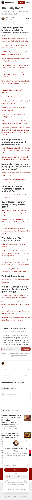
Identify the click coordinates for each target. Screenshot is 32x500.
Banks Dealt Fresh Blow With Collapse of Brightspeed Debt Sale (15, 115)
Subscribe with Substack (17, 477)
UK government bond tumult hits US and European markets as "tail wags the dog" (15, 122)
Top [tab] (3, 411)
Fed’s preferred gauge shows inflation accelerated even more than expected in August (14, 212)
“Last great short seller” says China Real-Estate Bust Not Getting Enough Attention (15, 158)
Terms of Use (24, 353)
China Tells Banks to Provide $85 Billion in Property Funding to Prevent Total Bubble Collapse (15, 150)
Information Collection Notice (19, 355)
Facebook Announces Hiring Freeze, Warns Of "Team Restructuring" (15, 59)
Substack (7, 496)
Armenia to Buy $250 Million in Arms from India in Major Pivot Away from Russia (15, 270)
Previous (6, 376)
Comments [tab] (5, 388)
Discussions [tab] (15, 411)
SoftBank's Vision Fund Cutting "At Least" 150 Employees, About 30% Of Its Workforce (15, 74)
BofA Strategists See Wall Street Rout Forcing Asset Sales (13, 108)
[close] (26, 441)
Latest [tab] (8, 411)
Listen (28, 18)
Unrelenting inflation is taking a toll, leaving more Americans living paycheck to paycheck (15, 231)
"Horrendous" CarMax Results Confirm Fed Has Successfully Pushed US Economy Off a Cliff (15, 83)
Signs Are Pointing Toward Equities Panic (15, 97)
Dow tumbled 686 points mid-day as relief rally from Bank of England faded (15, 46)
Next (26, 376)
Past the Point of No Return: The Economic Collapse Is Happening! (11, 418)
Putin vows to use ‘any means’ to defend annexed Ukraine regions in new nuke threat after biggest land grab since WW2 (15, 262)
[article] (16, 422)
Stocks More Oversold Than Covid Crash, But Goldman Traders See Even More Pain (15, 39)
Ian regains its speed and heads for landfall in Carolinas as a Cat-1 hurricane (15, 318)
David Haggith (10, 17)
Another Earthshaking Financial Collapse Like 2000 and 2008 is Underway (10, 435)
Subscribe (22, 2)
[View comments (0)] (9, 23)
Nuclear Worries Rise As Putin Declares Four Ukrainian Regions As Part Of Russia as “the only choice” (15, 253)
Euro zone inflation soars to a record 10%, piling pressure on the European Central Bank (15, 221)
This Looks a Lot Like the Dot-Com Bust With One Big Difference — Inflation (14, 66)
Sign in (28, 2)
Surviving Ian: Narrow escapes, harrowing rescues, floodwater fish (15, 312)
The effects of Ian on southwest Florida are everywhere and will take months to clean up (15, 304)
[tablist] (9, 388)
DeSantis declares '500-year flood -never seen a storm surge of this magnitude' (14, 296)
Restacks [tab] (13, 388)
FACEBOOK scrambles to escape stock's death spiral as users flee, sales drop (14, 53)
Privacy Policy (21, 484)
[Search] (29, 410)
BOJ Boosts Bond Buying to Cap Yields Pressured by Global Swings (14, 180)
